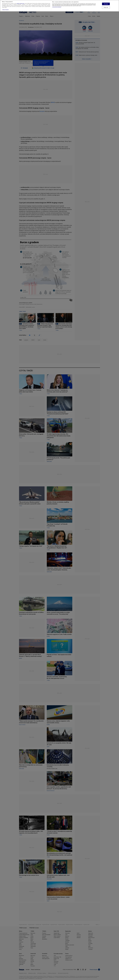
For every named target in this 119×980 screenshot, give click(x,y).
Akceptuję (106, 3)
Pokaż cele (106, 7)
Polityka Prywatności (5, 9)
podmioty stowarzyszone (20, 3)
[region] (59, 6)
